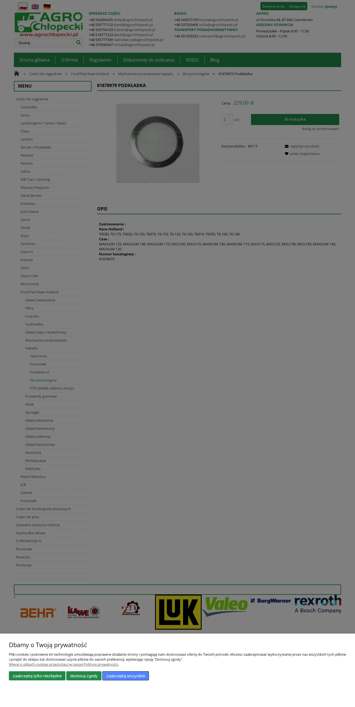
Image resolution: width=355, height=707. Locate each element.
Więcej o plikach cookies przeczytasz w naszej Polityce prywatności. (64, 664)
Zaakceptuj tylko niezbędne (37, 675)
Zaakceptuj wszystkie (125, 675)
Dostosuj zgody (84, 675)
